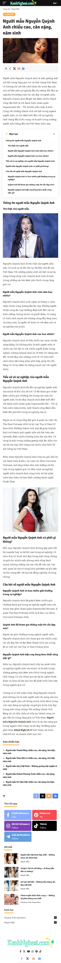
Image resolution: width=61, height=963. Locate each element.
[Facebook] (17, 815)
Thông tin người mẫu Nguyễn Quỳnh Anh (23, 140)
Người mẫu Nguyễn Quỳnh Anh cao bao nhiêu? (28, 156)
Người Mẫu (15, 9)
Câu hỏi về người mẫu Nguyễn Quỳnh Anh (24, 171)
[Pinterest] (44, 815)
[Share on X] (14, 68)
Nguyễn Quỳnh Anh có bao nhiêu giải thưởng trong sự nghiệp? (31, 178)
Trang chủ (6, 9)
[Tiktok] (44, 826)
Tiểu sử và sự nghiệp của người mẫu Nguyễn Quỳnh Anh (30, 161)
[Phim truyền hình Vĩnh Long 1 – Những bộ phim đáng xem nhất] (11, 899)
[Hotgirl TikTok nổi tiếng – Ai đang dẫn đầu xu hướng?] (11, 872)
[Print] (23, 68)
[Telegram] (17, 837)
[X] (24, 951)
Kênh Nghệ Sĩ (21, 729)
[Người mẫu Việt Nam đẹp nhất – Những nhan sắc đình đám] (11, 858)
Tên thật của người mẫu (18, 145)
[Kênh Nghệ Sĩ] (23, 3)
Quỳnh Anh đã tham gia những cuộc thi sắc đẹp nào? (31, 184)
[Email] (19, 68)
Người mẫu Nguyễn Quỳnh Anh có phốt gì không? (27, 166)
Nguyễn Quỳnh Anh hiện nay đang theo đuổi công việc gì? (29, 191)
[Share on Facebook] (10, 68)
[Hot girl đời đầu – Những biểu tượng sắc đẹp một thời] (11, 885)
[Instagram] (17, 826)
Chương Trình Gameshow (31, 902)
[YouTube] (28, 951)
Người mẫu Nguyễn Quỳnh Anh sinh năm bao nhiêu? (31, 151)
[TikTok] (40, 951)
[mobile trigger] (5, 3)
